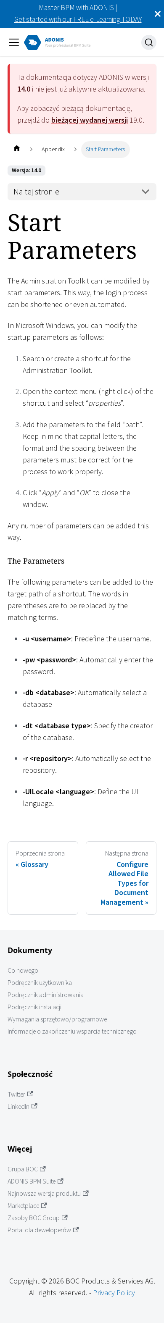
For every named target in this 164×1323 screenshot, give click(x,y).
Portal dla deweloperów (39, 1230)
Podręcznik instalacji (34, 1007)
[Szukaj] (148, 42)
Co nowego (23, 970)
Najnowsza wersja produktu (44, 1193)
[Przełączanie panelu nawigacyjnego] (14, 42)
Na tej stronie (36, 191)
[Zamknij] (157, 14)
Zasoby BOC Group (34, 1218)
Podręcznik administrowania (46, 995)
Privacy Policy (114, 1292)
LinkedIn (18, 1106)
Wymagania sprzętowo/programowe (57, 1019)
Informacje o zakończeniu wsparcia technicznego (72, 1031)
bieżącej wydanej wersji (89, 120)
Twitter (16, 1094)
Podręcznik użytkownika (40, 983)
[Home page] (17, 149)
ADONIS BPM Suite (32, 1181)
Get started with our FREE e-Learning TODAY (78, 19)
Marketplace (23, 1206)
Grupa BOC (23, 1169)
